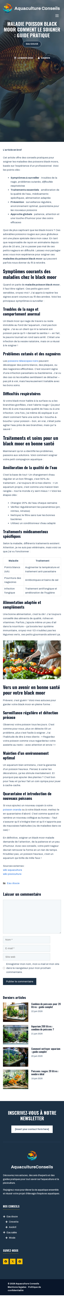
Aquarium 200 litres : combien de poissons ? (42, 1027)
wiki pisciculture (12, 874)
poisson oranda (12, 809)
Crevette (13, 1221)
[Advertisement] (32, 93)
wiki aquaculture (12, 870)
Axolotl (12, 1227)
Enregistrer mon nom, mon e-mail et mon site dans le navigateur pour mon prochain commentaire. (32, 968)
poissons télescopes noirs (23, 361)
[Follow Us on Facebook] (5, 1261)
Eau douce (32, 44)
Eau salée (12, 1232)
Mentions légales (17, 1287)
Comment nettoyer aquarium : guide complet (45, 1050)
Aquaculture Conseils (37, 8)
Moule (12, 1237)
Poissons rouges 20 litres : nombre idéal (45, 1072)
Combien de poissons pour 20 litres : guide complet (46, 1005)
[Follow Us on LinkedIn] (19, 1261)
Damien (45, 58)
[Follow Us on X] (12, 1261)
